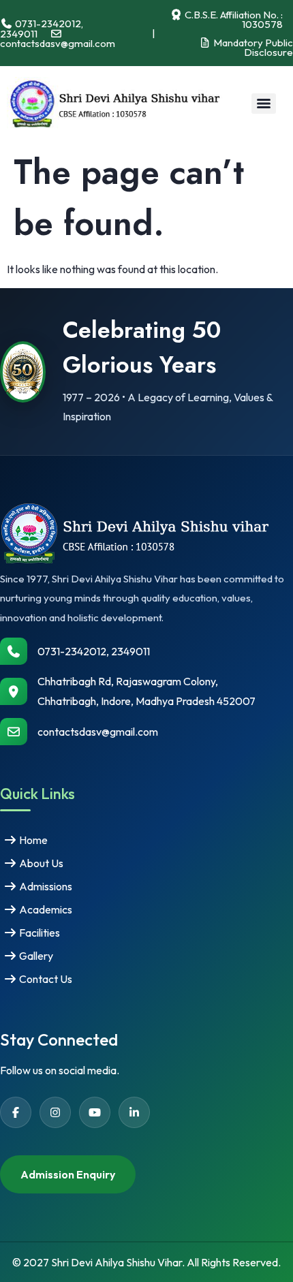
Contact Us (44, 979)
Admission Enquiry (67, 1174)
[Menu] (263, 103)
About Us (40, 863)
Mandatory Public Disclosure (252, 47)
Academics (44, 909)
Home (32, 840)
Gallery (35, 956)
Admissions (44, 886)
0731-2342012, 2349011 (93, 651)
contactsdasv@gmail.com (97, 731)
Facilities (38, 932)
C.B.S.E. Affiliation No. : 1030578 (233, 19)
